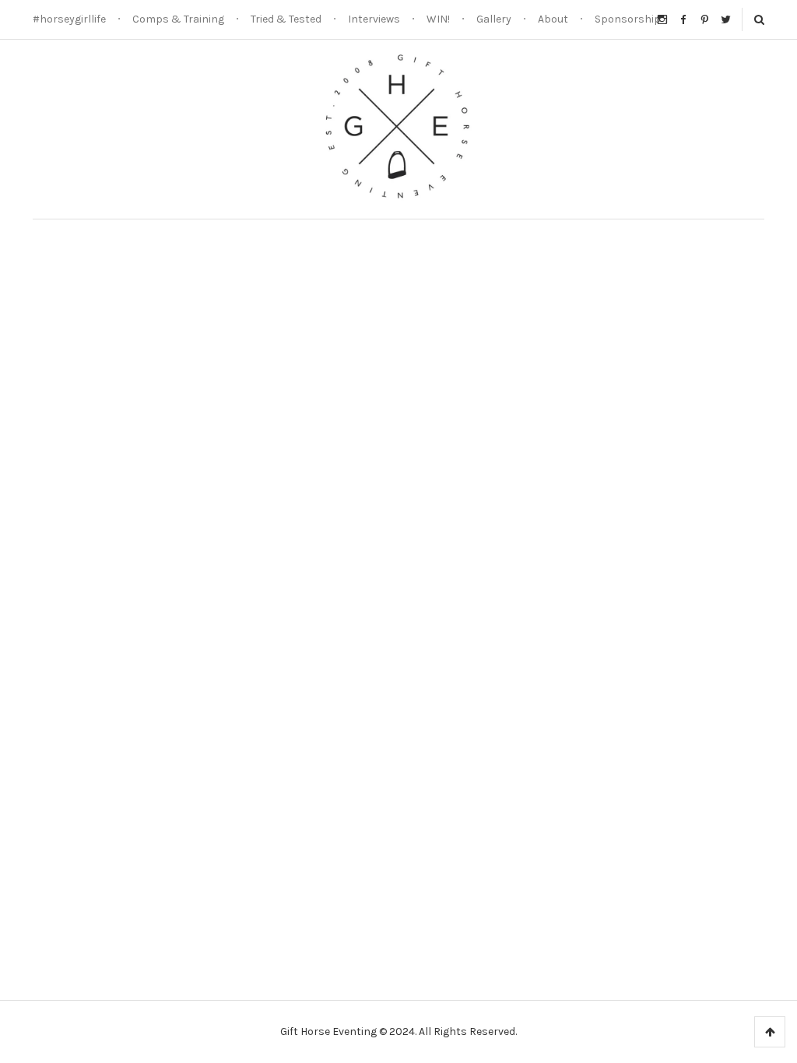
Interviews (374, 19)
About (553, 19)
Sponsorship (628, 19)
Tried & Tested (286, 19)
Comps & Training (178, 19)
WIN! (438, 19)
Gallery (493, 19)
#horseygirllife (69, 19)
